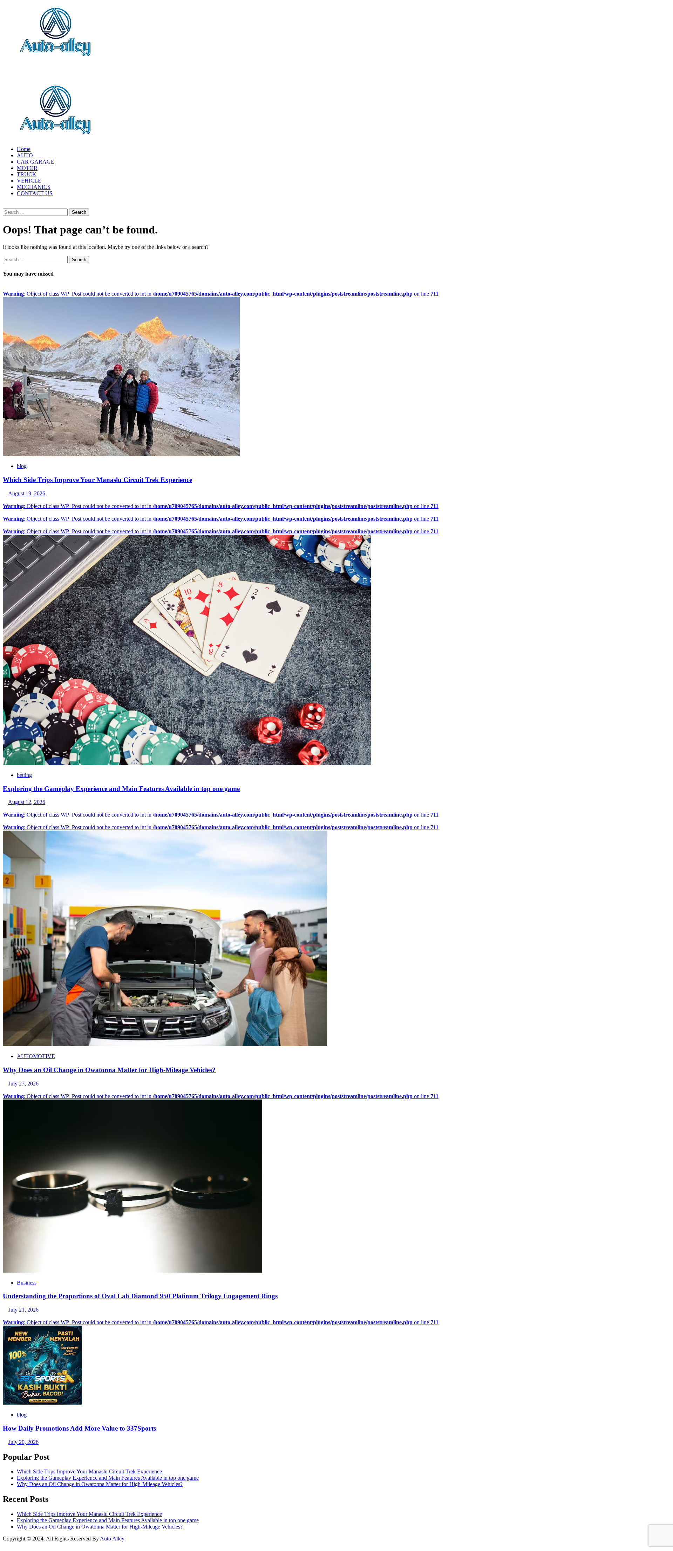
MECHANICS (33, 187)
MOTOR (27, 168)
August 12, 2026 (26, 802)
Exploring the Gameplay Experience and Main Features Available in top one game (121, 788)
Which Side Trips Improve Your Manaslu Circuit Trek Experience (97, 479)
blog (22, 466)
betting (24, 775)
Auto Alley (112, 1539)
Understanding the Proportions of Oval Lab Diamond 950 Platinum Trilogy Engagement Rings (140, 1296)
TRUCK (26, 174)
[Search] (5, 205)
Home (23, 149)
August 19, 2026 (26, 493)
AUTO (25, 155)
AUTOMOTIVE (36, 1056)
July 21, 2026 (23, 1310)
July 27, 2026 (23, 1084)
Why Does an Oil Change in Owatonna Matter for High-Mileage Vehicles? (109, 1070)
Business (26, 1283)
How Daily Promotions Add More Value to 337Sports (79, 1428)
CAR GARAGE (35, 162)
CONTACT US (35, 193)
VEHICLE (29, 181)
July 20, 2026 (23, 1442)
